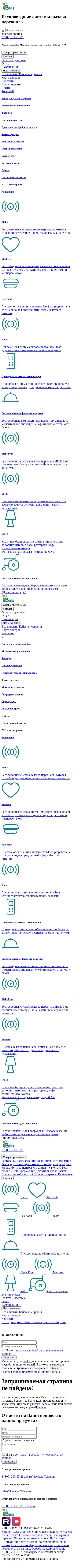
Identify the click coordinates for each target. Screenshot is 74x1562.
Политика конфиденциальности (32, 1545)
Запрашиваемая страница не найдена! (37, 1371)
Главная (7, 1371)
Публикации (10, 66)
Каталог (7, 56)
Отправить (9, 1357)
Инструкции (10, 1541)
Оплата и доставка (14, 60)
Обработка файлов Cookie (48, 1548)
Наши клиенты (11, 70)
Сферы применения (14, 52)
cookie (27, 1361)
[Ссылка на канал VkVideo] (15, 1524)
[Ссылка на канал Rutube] (6, 1524)
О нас (5, 63)
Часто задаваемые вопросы (31, 1538)
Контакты (8, 81)
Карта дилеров (11, 77)
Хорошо (55, 1368)
